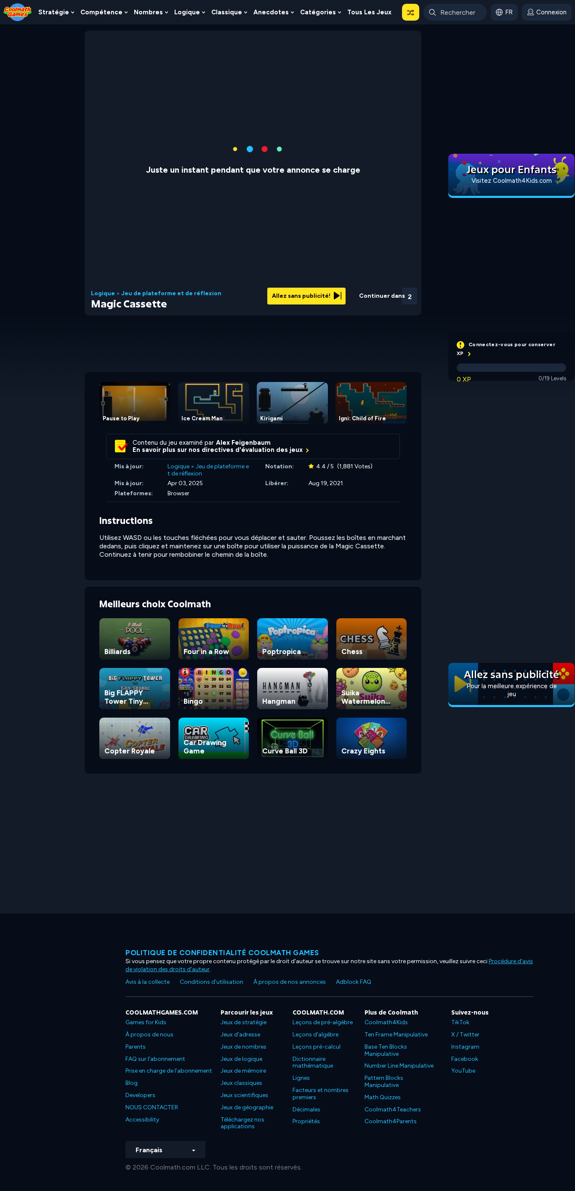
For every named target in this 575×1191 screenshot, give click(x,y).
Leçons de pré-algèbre (323, 1022)
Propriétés (306, 1121)
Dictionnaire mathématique (313, 1062)
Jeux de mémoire (243, 1070)
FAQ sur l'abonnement (155, 1059)
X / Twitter (465, 1034)
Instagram (465, 1046)
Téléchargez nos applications (242, 1123)
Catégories (318, 12)
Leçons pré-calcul (317, 1046)
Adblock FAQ (353, 981)
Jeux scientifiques (244, 1095)
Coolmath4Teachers (393, 1109)
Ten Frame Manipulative (396, 1034)
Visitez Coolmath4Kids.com (511, 180)
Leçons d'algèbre (315, 1034)
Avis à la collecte (147, 981)
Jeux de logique (241, 1059)
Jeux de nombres (243, 1046)
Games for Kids (145, 1022)
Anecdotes (271, 12)
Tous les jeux (369, 12)
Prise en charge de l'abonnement (168, 1070)
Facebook (464, 1059)
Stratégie (53, 12)
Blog (131, 1083)
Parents (135, 1046)
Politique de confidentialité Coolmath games (222, 952)
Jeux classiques (241, 1083)
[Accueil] (17, 12)
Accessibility (142, 1119)
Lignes (301, 1078)
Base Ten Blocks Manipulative (386, 1050)
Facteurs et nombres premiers (321, 1094)
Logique (187, 12)
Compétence (101, 12)
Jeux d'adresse (240, 1034)
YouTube (463, 1070)
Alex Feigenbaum (243, 442)
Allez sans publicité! (302, 295)
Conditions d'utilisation (211, 981)
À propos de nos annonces (289, 981)
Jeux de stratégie (243, 1022)
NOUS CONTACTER (151, 1107)
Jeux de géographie (247, 1107)
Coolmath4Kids (386, 1022)
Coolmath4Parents (391, 1121)
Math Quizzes (383, 1097)
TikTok (460, 1022)
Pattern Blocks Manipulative (384, 1081)
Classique (226, 12)
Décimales (306, 1109)
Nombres (148, 12)
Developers (140, 1095)
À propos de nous (149, 1034)
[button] (410, 12)
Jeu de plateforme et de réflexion (171, 293)
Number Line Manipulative (399, 1065)
